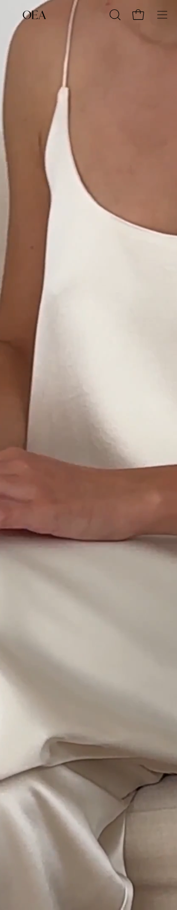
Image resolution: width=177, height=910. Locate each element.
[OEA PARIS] (34, 15)
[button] (114, 15)
